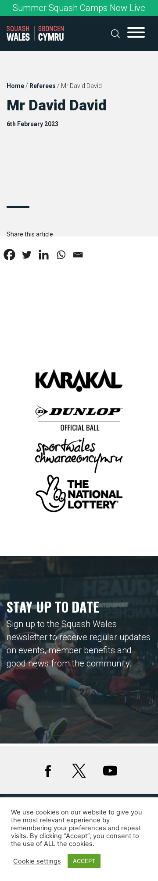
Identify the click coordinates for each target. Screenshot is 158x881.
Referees (42, 85)
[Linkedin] (43, 254)
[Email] (78, 254)
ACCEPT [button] (84, 860)
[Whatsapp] (60, 254)
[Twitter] (26, 254)
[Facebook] (9, 254)
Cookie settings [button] (37, 861)
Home (15, 85)
